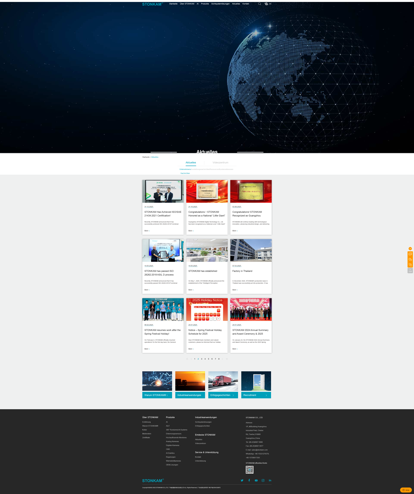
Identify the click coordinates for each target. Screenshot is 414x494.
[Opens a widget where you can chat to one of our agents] (406, 490)
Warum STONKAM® (150, 426)
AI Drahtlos (170, 453)
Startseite (173, 4)
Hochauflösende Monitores (176, 437)
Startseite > (146, 157)
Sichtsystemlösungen (220, 4)
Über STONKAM (187, 4)
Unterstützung (200, 461)
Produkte (205, 4)
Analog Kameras (172, 441)
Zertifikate (146, 437)
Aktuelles (236, 4)
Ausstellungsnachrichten (200, 169)
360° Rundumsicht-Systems (176, 430)
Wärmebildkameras (173, 461)
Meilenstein (146, 434)
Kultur (144, 430)
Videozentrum (220, 162)
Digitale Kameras (172, 445)
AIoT (168, 426)
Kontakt (245, 4)
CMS (168, 449)
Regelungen (171, 457)
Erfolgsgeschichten (202, 426)
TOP (410, 271)
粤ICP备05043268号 (215, 487)
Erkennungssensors (173, 434)
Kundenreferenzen (226, 169)
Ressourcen (214, 169)
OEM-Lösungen (172, 465)
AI (198, 4)
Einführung (146, 422)
